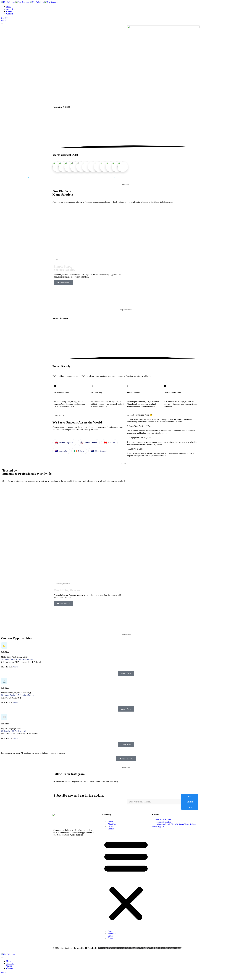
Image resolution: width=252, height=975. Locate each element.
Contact (111, 829)
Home (110, 822)
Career (110, 826)
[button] (126, 880)
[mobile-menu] (2, 23)
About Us (112, 824)
